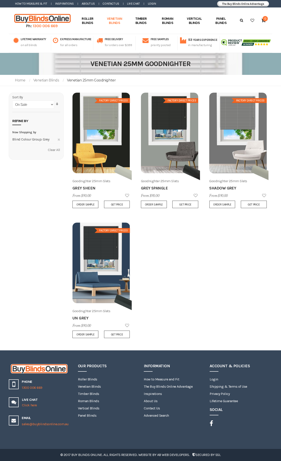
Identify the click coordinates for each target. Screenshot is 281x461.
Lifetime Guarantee (224, 401)
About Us (88, 3)
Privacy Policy (220, 394)
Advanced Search (156, 415)
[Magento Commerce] (41, 18)
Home (20, 80)
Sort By (17, 97)
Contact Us (111, 3)
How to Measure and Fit (161, 379)
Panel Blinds (87, 415)
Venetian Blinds (46, 80)
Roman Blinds (88, 401)
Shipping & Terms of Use (228, 386)
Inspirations (64, 3)
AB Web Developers (173, 455)
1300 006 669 (45, 25)
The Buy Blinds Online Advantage (243, 3)
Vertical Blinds (88, 408)
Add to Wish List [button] (127, 195)
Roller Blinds (87, 379)
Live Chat (133, 3)
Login (152, 3)
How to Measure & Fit (31, 3)
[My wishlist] (252, 20)
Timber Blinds (88, 394)
